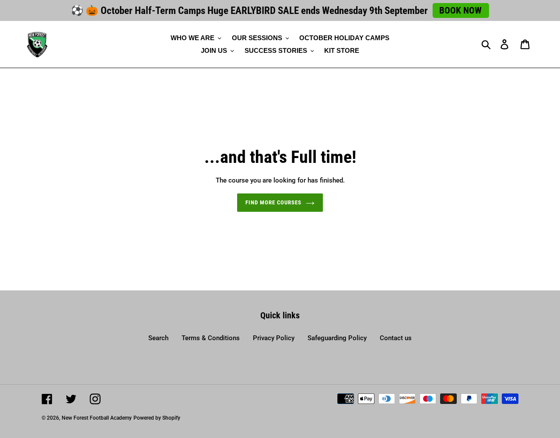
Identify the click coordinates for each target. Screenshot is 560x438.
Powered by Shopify (156, 418)
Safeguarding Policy (337, 338)
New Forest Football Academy (97, 418)
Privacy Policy (273, 338)
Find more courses (273, 202)
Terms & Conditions (211, 338)
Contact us (396, 338)
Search (158, 338)
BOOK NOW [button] (460, 10)
